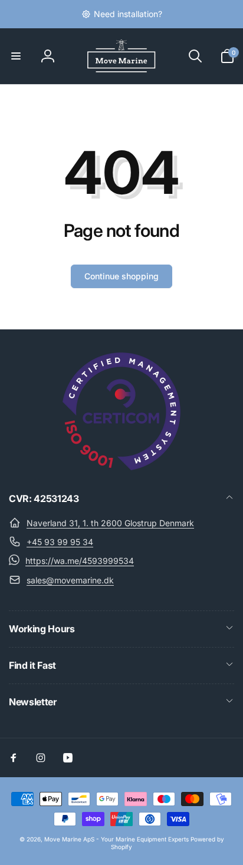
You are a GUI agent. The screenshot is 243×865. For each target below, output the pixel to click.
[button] (16, 56)
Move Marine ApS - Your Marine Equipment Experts (116, 839)
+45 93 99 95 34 (60, 542)
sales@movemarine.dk (70, 580)
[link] (121, 14)
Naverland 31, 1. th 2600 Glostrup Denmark (110, 523)
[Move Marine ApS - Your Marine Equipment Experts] (121, 467)
